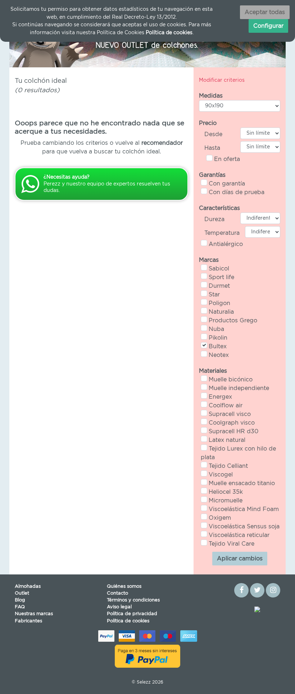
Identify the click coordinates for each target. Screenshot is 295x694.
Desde (213, 134)
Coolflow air (225, 405)
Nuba (216, 329)
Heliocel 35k (226, 492)
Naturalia (221, 312)
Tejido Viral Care (231, 544)
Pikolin (218, 338)
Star (214, 294)
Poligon (219, 303)
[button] (30, 44)
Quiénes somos (124, 586)
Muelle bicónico (231, 379)
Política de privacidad (132, 614)
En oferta (227, 159)
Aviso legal (119, 607)
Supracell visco (230, 414)
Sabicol (219, 269)
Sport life (221, 277)
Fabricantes (28, 621)
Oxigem (220, 518)
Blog (20, 600)
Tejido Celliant (228, 466)
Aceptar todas (265, 12)
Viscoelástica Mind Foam (244, 509)
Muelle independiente (239, 388)
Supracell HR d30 (233, 431)
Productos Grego (233, 320)
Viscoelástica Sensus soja (244, 526)
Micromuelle (225, 500)
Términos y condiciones (133, 600)
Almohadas (28, 586)
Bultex (218, 346)
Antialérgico (226, 244)
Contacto (117, 593)
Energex (220, 397)
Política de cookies (128, 621)
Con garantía (227, 184)
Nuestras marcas (34, 614)
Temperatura (222, 233)
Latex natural (227, 440)
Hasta (212, 148)
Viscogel (221, 475)
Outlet (22, 593)
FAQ (20, 607)
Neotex (219, 355)
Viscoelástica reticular (239, 535)
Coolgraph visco (232, 423)
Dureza (214, 219)
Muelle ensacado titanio (242, 483)
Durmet (219, 286)
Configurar (268, 26)
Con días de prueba (236, 192)
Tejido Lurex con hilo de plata (238, 453)
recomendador (162, 143)
